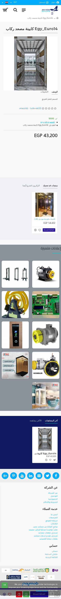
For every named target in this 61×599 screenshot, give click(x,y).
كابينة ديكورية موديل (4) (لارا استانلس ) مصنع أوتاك (43, 219)
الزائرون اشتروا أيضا (31, 185)
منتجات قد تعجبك (50, 185)
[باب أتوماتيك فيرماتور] (15, 334)
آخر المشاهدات (51, 420)
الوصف (55, 91)
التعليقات (44, 91)
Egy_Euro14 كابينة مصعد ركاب (45, 453)
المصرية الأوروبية (47, 122)
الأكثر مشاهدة (36, 420)
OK (4, 585)
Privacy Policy (42, 591)
